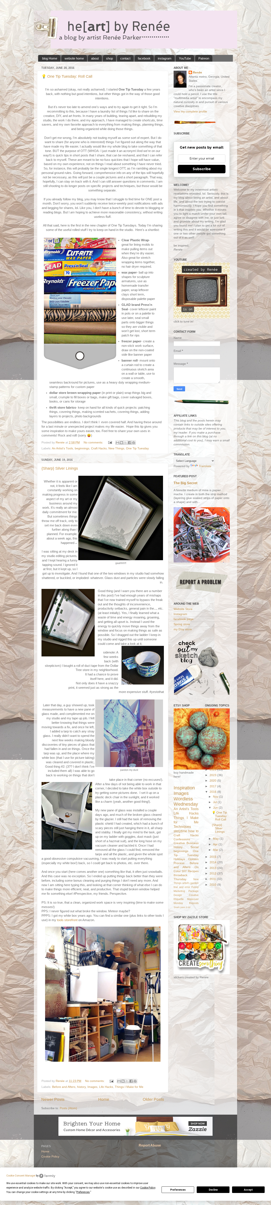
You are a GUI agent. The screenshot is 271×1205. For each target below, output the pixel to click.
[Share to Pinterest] (133, 443)
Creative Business (186, 843)
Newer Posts (53, 1099)
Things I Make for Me (129, 1086)
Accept (248, 1189)
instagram (164, 58)
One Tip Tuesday (137, 448)
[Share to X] (125, 443)
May (216, 838)
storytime (180, 831)
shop (109, 58)
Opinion (193, 859)
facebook (144, 58)
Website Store (183, 609)
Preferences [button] (83, 1192)
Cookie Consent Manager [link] (20, 1175)
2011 (213, 879)
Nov (216, 796)
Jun (216, 807)
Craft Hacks (99, 448)
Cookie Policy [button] (147, 1187)
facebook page (184, 619)
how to (193, 831)
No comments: (94, 442)
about (95, 58)
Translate (205, 466)
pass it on (185, 907)
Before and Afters (63, 1086)
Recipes (193, 871)
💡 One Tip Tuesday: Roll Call (66, 76)
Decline (213, 1189)
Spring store (182, 624)
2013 (213, 868)
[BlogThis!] (121, 443)
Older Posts (153, 1099)
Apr (215, 844)
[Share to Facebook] (129, 443)
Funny (195, 887)
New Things (116, 448)
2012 (213, 873)
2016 (213, 791)
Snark (177, 907)
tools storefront (67, 920)
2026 (213, 758)
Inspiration (184, 787)
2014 (213, 862)
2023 (213, 775)
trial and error (182, 887)
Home (103, 1099)
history (81, 1086)
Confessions (182, 839)
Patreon (203, 58)
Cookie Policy (50, 1156)
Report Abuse (150, 1145)
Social (195, 847)
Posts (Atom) (68, 1108)
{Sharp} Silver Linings (59, 468)
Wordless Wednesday (186, 801)
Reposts (194, 903)
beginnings (82, 448)
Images (92, 1086)
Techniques (182, 826)
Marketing (179, 891)
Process (179, 863)
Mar (216, 849)
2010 (213, 884)
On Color (211, 720)
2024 (213, 769)
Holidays (179, 859)
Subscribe (202, 169)
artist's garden (190, 883)
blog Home (49, 58)
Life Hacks (106, 1086)
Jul (215, 802)
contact (125, 58)
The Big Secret (185, 483)
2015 (213, 856)
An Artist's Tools (62, 448)
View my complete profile (190, 111)
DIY (184, 871)
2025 (213, 764)
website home (74, 58)
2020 (213, 780)
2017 (213, 786)
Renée (197, 72)
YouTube (185, 58)
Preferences (178, 1189)
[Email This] (117, 443)
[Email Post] (110, 442)
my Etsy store (183, 629)
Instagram (180, 614)
